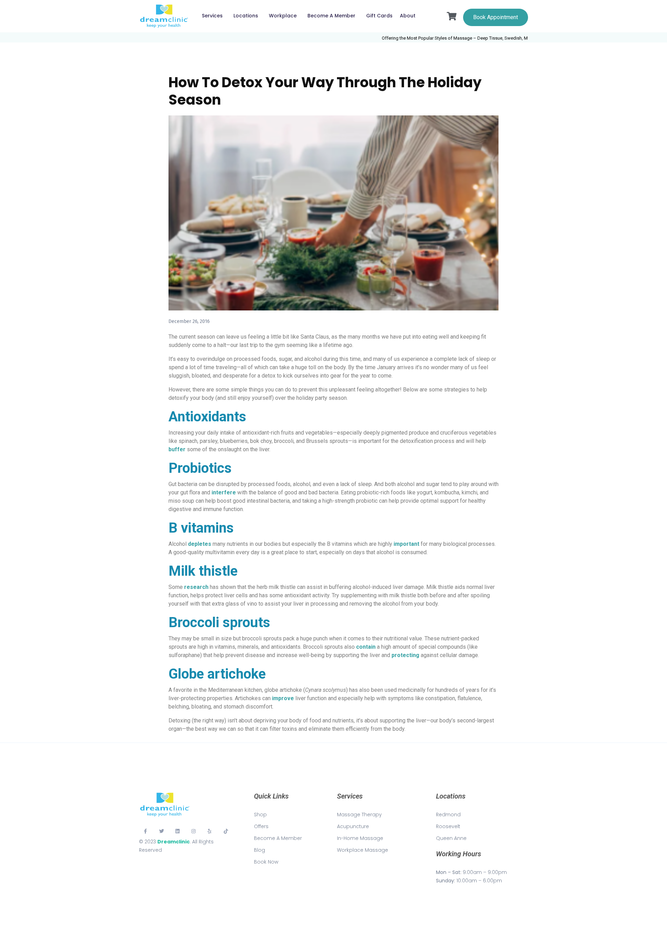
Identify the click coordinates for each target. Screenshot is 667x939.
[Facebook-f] (145, 831)
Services (212, 15)
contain (366, 646)
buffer (177, 449)
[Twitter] (161, 831)
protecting (405, 655)
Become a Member (331, 15)
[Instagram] (193, 831)
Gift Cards (379, 15)
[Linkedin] (177, 831)
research (196, 587)
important (406, 544)
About (407, 15)
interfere (224, 492)
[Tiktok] (226, 831)
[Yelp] (210, 831)
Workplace (283, 15)
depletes (199, 544)
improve (283, 698)
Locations (245, 15)
